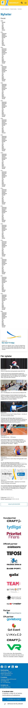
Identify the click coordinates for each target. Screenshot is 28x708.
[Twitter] (9, 667)
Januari (3, 30)
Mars (3, 28)
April (3, 27)
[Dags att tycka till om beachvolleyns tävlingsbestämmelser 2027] (14, 451)
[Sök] (22, 3)
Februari (4, 61)
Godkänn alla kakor (14, 699)
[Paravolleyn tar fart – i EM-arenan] (14, 429)
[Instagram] (5, 667)
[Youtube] (16, 667)
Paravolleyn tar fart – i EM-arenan (8, 437)
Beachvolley (13, 9)
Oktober (3, 34)
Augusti (3, 22)
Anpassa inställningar (15, 704)
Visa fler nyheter (14, 504)
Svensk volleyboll (5, 9)
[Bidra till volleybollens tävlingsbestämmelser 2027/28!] (14, 363)
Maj (2, 26)
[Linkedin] (13, 667)
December (4, 48)
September (4, 36)
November (4, 33)
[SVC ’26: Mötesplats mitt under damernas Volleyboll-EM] (14, 385)
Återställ (3, 18)
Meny (25, 3)
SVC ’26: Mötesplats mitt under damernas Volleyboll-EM (13, 392)
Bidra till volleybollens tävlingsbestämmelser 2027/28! (13, 371)
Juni (3, 24)
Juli (2, 23)
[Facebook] (2, 667)
